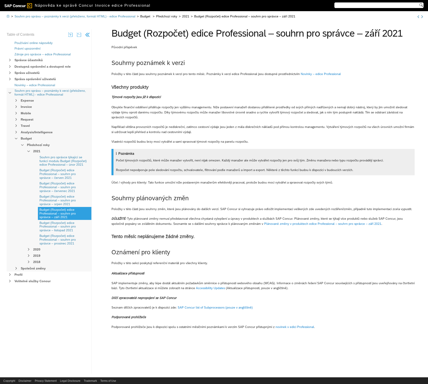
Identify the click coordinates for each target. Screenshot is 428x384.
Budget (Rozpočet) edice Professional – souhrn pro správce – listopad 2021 (57, 226)
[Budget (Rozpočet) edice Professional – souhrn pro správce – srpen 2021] (418, 16)
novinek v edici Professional (295, 327)
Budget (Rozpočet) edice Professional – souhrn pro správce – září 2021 (57, 213)
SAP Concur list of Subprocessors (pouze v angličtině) (215, 307)
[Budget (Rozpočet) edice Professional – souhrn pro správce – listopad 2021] (422, 16)
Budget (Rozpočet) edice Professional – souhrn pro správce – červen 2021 (57, 173)
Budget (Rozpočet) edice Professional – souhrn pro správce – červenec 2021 (57, 187)
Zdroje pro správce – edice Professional (42, 54)
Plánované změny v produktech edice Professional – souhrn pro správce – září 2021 (322, 223)
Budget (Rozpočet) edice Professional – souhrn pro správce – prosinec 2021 (57, 239)
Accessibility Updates (210, 288)
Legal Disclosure (70, 380)
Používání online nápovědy (33, 43)
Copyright (9, 380)
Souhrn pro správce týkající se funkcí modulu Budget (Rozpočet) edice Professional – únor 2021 (63, 161)
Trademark (90, 380)
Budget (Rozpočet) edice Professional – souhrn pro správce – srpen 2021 (57, 200)
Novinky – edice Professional (34, 85)
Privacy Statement (46, 380)
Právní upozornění (27, 48)
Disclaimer (25, 380)
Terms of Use (108, 380)
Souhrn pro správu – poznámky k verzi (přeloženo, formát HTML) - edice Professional (50, 92)
